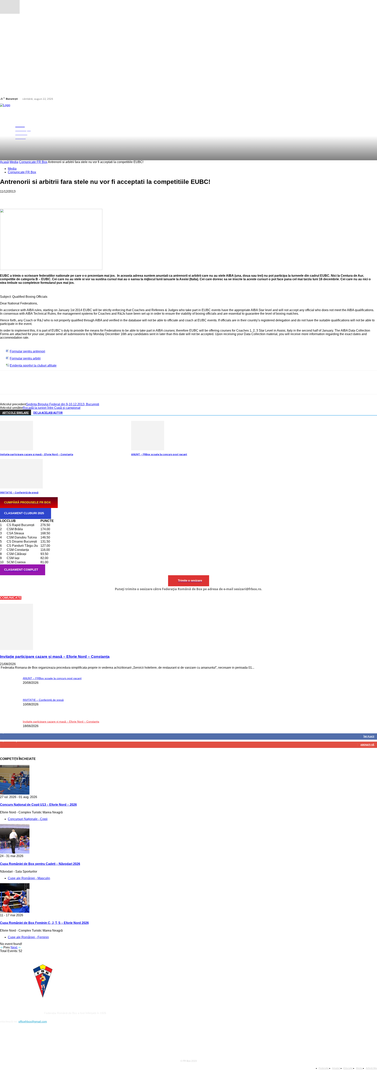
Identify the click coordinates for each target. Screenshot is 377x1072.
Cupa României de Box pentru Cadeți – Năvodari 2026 (40, 864)
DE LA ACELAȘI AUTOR (48, 412)
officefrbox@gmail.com (32, 1021)
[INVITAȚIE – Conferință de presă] (21, 487)
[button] (375, 131)
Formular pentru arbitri (25, 358)
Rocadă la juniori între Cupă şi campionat (51, 407)
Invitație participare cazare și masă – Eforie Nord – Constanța (36, 454)
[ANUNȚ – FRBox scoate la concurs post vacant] (147, 449)
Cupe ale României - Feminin (28, 937)
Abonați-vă (367, 744)
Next (14, 947)
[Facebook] (363, 99)
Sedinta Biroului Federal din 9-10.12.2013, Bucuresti (62, 404)
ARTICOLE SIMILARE (15, 412)
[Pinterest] (34, 197)
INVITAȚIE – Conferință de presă (19, 492)
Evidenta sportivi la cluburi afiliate (33, 365)
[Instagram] (368, 99)
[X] (373, 99)
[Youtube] (11, 1039)
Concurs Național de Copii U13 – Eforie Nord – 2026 (38, 804)
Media (14, 162)
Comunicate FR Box (33, 162)
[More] (63, 197)
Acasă (4, 162)
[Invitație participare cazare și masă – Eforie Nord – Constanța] (16, 449)
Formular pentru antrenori (27, 351)
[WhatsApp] (48, 197)
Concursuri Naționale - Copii (28, 819)
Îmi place (368, 736)
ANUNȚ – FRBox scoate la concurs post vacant (159, 454)
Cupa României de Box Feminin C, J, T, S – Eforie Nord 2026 (44, 923)
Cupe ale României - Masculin (29, 878)
